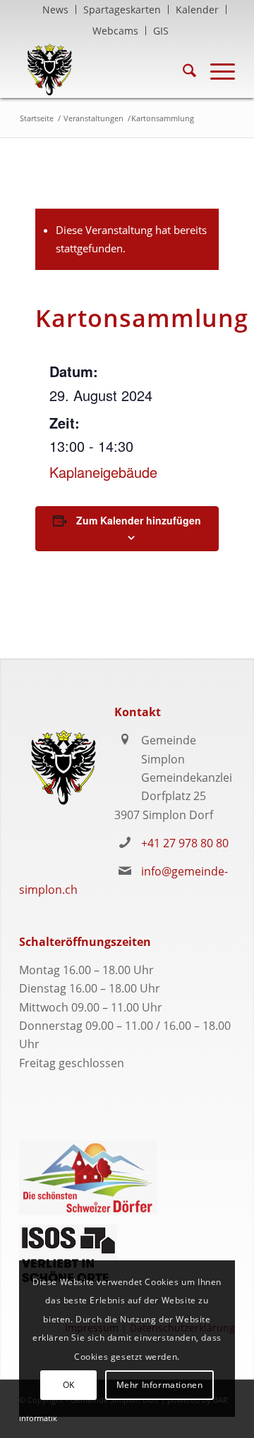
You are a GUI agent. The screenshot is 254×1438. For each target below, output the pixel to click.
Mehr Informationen (159, 1385)
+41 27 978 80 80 (185, 843)
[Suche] (182, 70)
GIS (161, 30)
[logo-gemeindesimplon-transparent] (105, 70)
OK (69, 1385)
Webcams (115, 30)
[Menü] (215, 70)
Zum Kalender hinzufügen (138, 520)
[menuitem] (55, 9)
